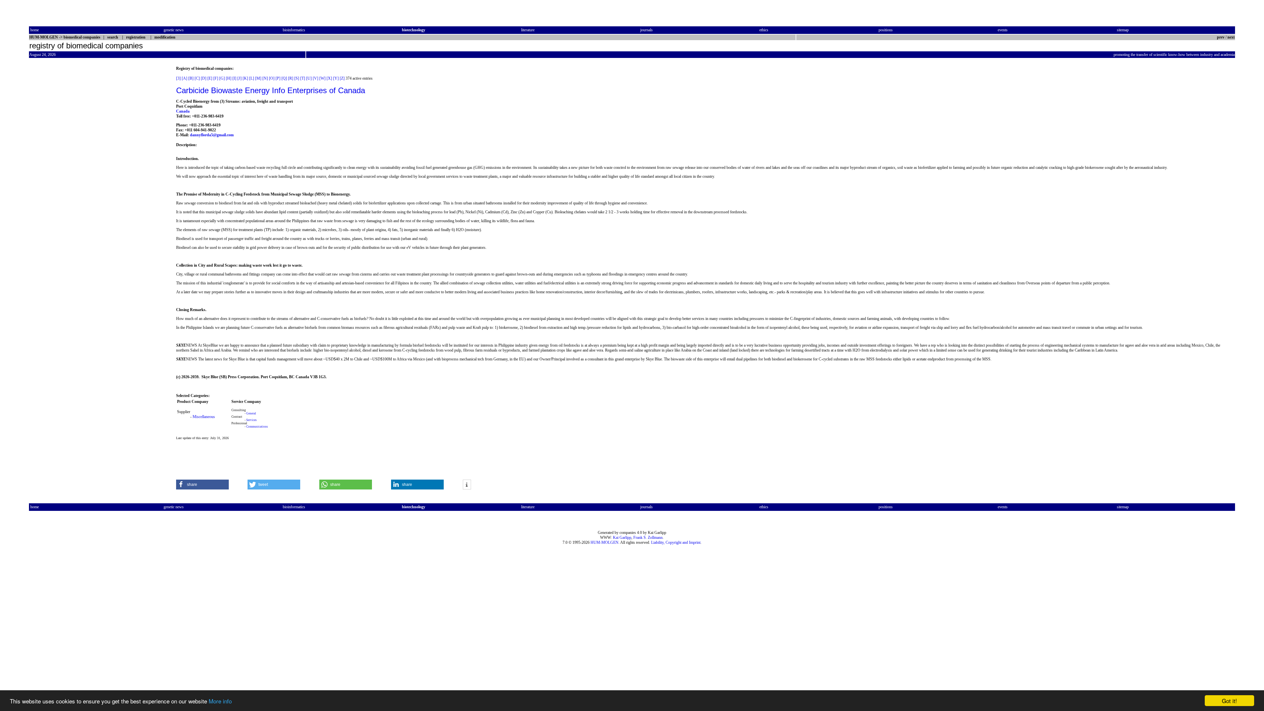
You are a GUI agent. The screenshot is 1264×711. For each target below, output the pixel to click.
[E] (209, 78)
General (251, 413)
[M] (258, 78)
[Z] (342, 78)
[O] (272, 78)
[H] (228, 78)
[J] (239, 78)
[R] (290, 78)
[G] (222, 78)
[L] (251, 78)
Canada (183, 111)
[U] (309, 78)
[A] (184, 78)
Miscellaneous (204, 416)
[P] (278, 78)
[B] (191, 78)
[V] (315, 78)
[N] (265, 78)
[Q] (284, 78)
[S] (296, 78)
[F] (215, 78)
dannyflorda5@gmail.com (212, 135)
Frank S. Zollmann (648, 537)
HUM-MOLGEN (605, 542)
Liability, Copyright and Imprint (675, 542)
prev (1220, 37)
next (1231, 37)
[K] (245, 78)
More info (220, 701)
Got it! (1229, 701)
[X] (329, 78)
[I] (234, 78)
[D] (203, 78)
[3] (178, 78)
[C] (197, 78)
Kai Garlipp (622, 537)
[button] (202, 484)
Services (251, 420)
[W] (322, 78)
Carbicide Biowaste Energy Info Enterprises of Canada (270, 90)
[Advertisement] (56, 165)
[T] (302, 78)
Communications (257, 426)
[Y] (336, 78)
